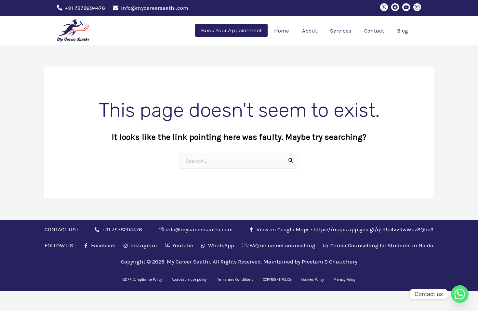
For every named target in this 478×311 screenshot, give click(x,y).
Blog (402, 30)
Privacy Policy (344, 279)
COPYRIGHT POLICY (277, 279)
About (309, 30)
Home (281, 30)
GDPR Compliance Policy (142, 279)
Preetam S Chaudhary (329, 261)
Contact (374, 30)
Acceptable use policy (189, 279)
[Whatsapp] (460, 294)
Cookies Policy (312, 279)
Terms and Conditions (235, 279)
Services (340, 30)
